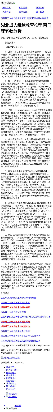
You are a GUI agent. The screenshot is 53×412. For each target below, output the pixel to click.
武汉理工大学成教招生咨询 (13, 312)
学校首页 (11, 367)
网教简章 (11, 378)
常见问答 (11, 383)
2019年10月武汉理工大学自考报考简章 (18, 298)
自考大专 (11, 373)
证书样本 (11, 386)
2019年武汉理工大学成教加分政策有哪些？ (20, 341)
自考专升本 (12, 370)
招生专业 (23, 7)
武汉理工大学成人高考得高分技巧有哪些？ (20, 336)
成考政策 (6, 12)
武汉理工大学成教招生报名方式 (15, 302)
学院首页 (6, 7)
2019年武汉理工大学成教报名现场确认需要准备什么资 (25, 317)
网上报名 (40, 12)
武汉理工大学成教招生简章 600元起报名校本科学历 (24, 18)
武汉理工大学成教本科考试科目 (15, 331)
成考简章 (40, 7)
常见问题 (23, 12)
